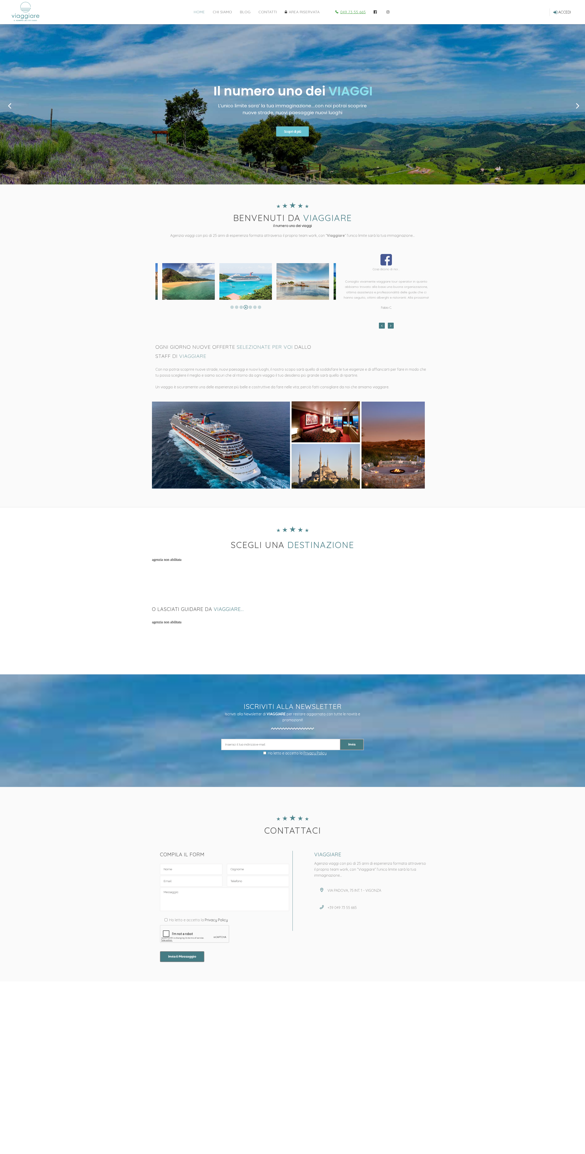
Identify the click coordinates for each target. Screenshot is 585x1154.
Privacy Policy (315, 753)
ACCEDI (564, 12)
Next (390, 325)
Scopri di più (292, 131)
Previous (381, 325)
